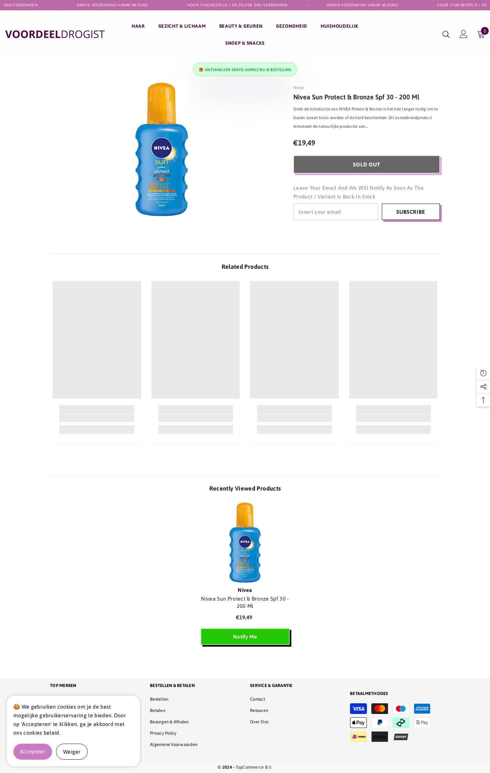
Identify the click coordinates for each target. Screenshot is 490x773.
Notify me (245, 637)
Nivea (298, 87)
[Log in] (464, 34)
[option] (245, 577)
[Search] (446, 34)
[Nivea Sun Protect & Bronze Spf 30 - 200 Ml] (245, 543)
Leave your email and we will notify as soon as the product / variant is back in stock (358, 192)
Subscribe (410, 212)
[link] (96, 418)
